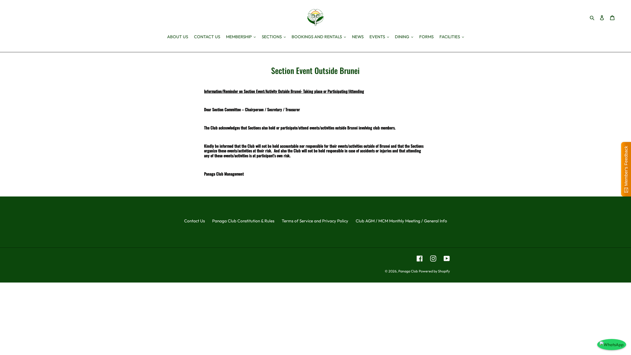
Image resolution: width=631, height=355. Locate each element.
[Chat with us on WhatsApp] (611, 344)
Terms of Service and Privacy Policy (315, 220)
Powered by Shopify (434, 271)
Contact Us (194, 220)
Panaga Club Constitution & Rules (243, 220)
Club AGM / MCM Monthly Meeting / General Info (401, 220)
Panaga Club (408, 271)
